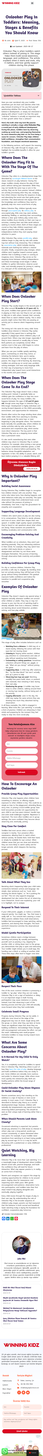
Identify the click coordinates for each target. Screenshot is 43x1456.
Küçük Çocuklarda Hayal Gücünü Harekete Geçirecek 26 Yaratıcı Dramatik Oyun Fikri (20, 1299)
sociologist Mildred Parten (22, 178)
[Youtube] (28, 1392)
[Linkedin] (23, 1392)
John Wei (21, 1258)
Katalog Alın (31, 469)
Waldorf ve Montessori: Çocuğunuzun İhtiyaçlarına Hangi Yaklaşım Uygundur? (20, 1309)
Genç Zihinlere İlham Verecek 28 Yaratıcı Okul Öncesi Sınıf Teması (19, 1319)
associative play (10, 245)
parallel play (27, 238)
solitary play (29, 211)
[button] (32, 3)
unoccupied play (14, 211)
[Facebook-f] (19, 1392)
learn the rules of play (17, 1069)
